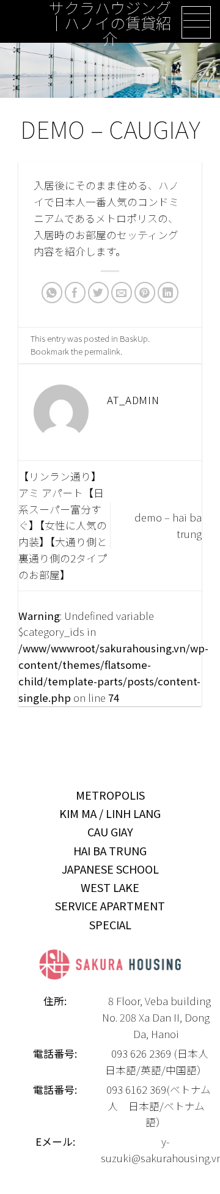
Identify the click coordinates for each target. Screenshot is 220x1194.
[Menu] (196, 22)
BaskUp (134, 338)
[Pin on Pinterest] (145, 292)
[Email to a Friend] (122, 292)
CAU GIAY (110, 831)
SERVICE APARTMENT (110, 905)
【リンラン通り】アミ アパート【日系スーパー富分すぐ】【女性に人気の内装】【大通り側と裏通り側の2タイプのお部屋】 (62, 525)
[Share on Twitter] (98, 292)
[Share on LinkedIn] (168, 292)
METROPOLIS (110, 795)
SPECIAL (110, 924)
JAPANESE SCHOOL (110, 869)
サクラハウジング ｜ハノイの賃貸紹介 (110, 23)
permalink (102, 351)
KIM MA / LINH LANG (110, 813)
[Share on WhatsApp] (52, 292)
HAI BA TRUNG (110, 850)
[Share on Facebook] (75, 292)
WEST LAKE (110, 887)
